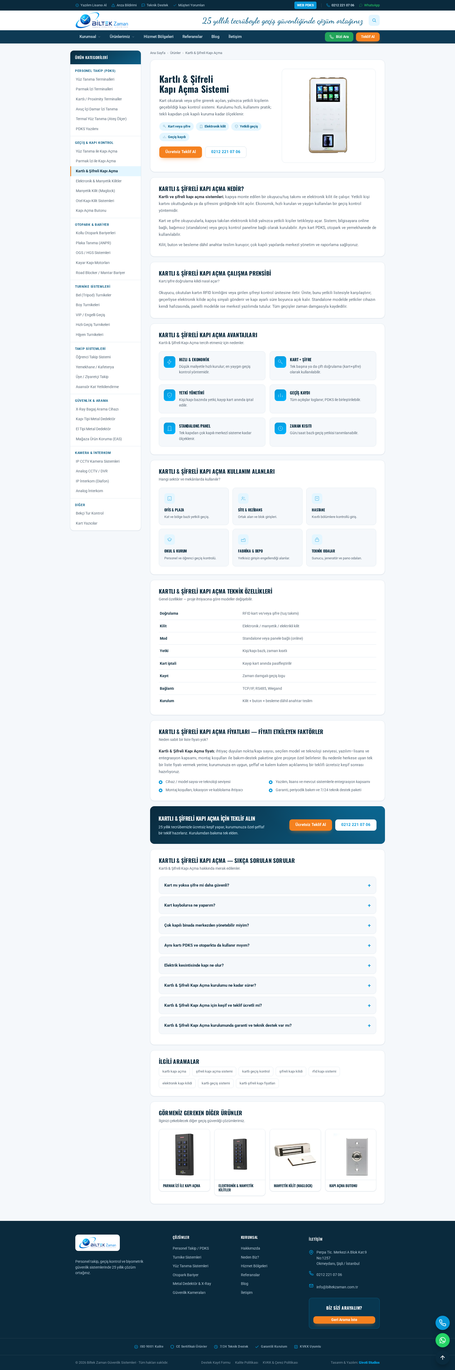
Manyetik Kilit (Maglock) (95, 191)
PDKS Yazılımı (87, 129)
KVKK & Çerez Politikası (280, 1362)
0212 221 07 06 (343, 5)
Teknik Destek (157, 5)
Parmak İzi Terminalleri (94, 89)
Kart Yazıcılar (86, 523)
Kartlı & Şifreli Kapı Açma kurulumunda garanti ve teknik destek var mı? (227, 1025)
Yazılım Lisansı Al (94, 5)
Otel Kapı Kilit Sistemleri (95, 201)
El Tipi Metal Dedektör (93, 429)
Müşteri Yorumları (191, 5)
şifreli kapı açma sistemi (214, 1071)
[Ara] (374, 20)
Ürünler (175, 53)
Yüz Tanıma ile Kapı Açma (96, 151)
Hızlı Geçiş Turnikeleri (93, 324)
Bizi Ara (342, 37)
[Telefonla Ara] (443, 1323)
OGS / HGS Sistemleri (93, 253)
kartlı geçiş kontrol (256, 1071)
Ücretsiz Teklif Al (180, 152)
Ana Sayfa (157, 53)
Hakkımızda (250, 1248)
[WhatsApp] (443, 1340)
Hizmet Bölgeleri (159, 37)
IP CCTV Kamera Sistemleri (98, 461)
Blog (215, 37)
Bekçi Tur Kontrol (89, 513)
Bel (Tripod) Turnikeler (93, 295)
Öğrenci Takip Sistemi (93, 357)
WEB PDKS (305, 5)
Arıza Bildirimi (127, 5)
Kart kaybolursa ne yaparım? (189, 905)
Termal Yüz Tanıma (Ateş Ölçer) (101, 119)
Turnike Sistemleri (187, 1257)
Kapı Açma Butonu (91, 210)
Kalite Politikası (246, 1362)
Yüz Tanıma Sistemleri (190, 1266)
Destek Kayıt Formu (215, 1362)
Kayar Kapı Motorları (93, 263)
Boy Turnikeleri (88, 305)
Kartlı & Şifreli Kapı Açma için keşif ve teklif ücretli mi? (213, 1005)
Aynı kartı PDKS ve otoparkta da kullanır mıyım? (206, 945)
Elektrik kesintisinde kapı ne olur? (194, 965)
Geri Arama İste (344, 1320)
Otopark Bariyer (186, 1275)
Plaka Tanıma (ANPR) (93, 243)
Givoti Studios (369, 1362)
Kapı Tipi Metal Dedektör (95, 419)
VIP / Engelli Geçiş (90, 315)
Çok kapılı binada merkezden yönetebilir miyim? (206, 925)
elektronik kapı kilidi (177, 1083)
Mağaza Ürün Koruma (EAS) (99, 439)
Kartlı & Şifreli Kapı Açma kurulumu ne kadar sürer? (210, 985)
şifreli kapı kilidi (291, 1071)
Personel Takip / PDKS (191, 1248)
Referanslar (192, 37)
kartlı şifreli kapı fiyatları (257, 1083)
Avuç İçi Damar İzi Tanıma (97, 109)
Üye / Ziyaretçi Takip (92, 377)
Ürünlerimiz (120, 37)
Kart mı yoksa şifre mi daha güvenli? (196, 885)
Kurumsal (88, 37)
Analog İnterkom (89, 491)
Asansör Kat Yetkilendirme (97, 387)
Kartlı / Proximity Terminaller (99, 99)
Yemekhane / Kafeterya (95, 367)
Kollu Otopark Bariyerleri (95, 233)
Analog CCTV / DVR (92, 471)
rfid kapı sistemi (324, 1071)
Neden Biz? (250, 1257)
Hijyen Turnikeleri (89, 334)
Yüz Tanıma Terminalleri (95, 79)
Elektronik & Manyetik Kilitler (99, 181)
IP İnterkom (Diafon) (92, 481)
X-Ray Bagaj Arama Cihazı (97, 409)
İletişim (235, 37)
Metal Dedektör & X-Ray (192, 1283)
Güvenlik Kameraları (189, 1292)
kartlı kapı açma (174, 1071)
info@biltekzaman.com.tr (337, 1287)
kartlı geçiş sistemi (216, 1083)
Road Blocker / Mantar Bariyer (100, 273)
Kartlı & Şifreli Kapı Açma (97, 171)
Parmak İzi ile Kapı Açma (96, 161)
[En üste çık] (443, 1358)
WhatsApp (372, 5)
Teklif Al (368, 37)
